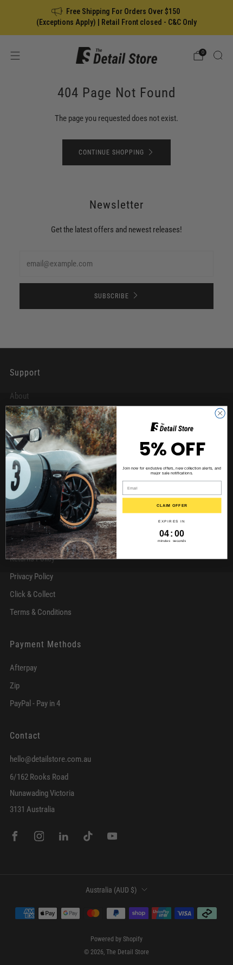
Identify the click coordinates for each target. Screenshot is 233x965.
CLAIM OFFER (172, 505)
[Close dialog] (220, 413)
